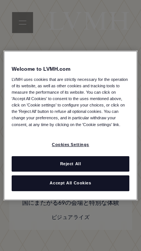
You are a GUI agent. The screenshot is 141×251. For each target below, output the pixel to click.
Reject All (70, 163)
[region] (70, 125)
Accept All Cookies (70, 183)
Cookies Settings (70, 144)
